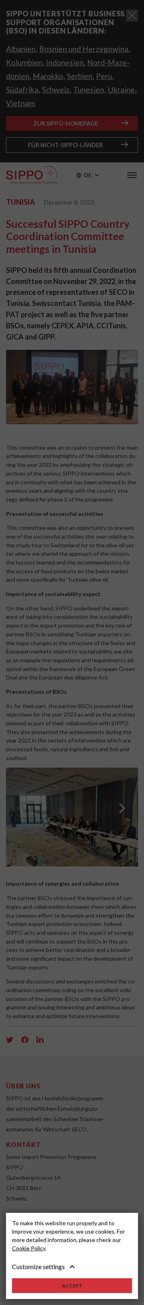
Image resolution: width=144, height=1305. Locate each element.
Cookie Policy (28, 1248)
